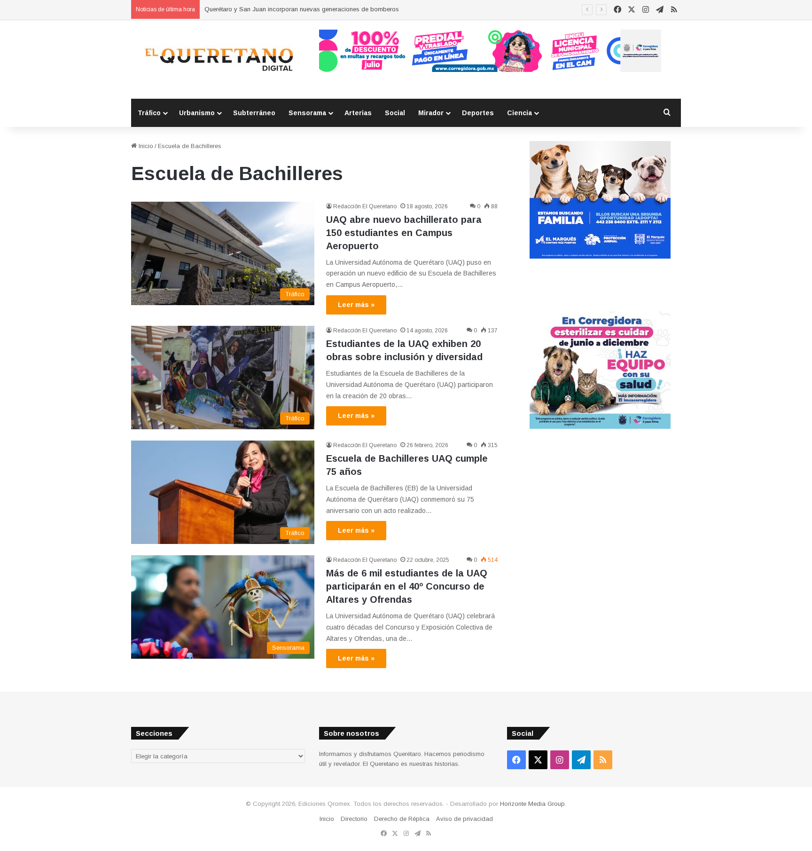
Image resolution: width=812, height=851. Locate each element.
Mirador (431, 113)
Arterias (358, 113)
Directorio (354, 818)
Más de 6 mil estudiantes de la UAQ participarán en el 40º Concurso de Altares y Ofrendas (406, 586)
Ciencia (519, 113)
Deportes (478, 113)
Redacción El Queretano (365, 206)
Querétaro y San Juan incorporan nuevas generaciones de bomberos (301, 9)
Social (395, 113)
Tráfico (149, 113)
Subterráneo (254, 113)
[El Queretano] (218, 59)
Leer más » (356, 304)
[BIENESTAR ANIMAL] (600, 256)
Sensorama (307, 113)
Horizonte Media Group (532, 803)
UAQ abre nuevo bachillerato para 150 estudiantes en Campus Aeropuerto (404, 232)
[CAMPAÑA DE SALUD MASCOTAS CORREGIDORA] (600, 426)
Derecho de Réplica (401, 818)
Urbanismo (197, 113)
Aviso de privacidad (464, 818)
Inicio (145, 146)
